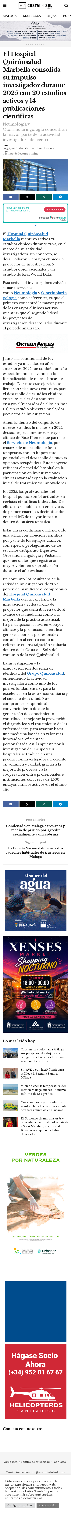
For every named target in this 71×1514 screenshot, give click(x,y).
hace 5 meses (45, 148)
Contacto (60, 1461)
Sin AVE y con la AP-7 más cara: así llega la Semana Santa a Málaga (43, 1073)
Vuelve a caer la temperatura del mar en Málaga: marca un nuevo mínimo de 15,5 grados (43, 1090)
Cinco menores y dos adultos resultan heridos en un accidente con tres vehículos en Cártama (43, 1106)
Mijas (52, 16)
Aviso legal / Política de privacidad (27, 1461)
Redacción (23, 148)
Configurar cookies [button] (19, 1505)
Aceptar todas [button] (48, 1505)
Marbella (32, 16)
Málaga (10, 16)
